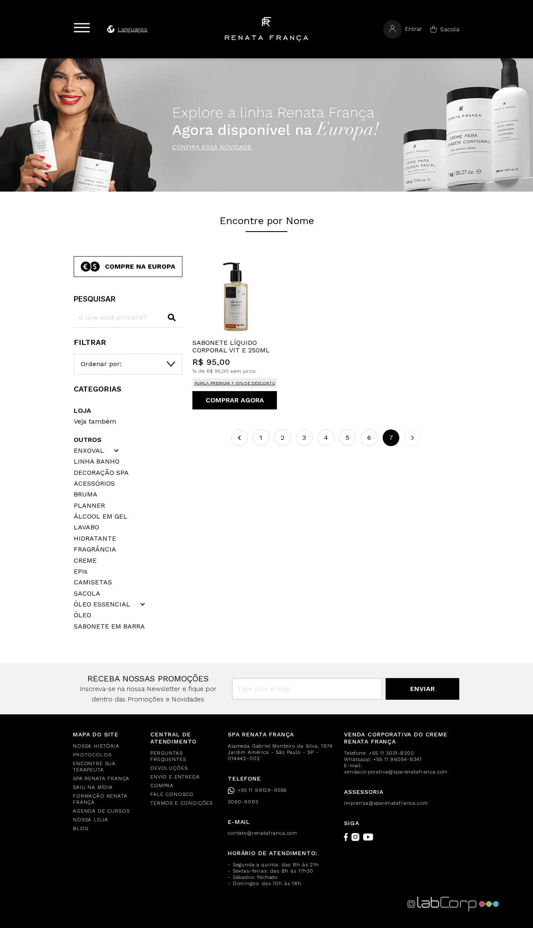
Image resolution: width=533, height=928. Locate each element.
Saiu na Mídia (93, 787)
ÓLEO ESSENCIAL (102, 604)
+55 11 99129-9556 (262, 790)
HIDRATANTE (95, 538)
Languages (132, 29)
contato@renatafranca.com (262, 833)
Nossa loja (90, 820)
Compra (162, 785)
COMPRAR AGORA (235, 400)
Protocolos (92, 755)
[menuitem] (106, 746)
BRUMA (85, 494)
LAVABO (86, 527)
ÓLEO (82, 615)
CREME (85, 560)
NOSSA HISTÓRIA (96, 746)
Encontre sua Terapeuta (94, 767)
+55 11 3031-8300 (391, 753)
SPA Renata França (101, 778)
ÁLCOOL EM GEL (100, 516)
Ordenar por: (101, 364)
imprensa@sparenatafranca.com (386, 803)
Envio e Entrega (175, 777)
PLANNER (89, 505)
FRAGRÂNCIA (95, 549)
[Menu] (82, 27)
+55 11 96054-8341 (397, 759)
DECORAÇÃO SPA (101, 472)
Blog (80, 828)
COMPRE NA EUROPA (140, 266)
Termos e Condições (181, 803)
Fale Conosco (172, 794)
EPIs (80, 571)
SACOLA (87, 593)
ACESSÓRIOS (94, 483)
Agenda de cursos (101, 811)
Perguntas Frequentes (168, 756)
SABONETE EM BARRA (109, 626)
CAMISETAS (93, 582)
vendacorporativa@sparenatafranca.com (396, 772)
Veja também (95, 421)
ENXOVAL (89, 450)
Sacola (449, 29)
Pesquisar (94, 298)
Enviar (422, 689)
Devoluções (168, 768)
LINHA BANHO (97, 461)
